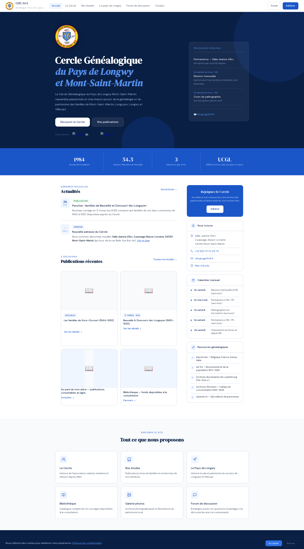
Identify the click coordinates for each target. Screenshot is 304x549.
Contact (159, 5)
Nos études (87, 5)
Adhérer (290, 5)
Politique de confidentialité (87, 543)
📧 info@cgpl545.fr (204, 114)
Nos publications (107, 122)
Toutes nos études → (165, 259)
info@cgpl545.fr (204, 258)
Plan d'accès (202, 265)
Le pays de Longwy (110, 5)
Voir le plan (143, 240)
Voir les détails (72, 331)
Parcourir (128, 400)
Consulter (66, 397)
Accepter (273, 543)
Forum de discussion (138, 5)
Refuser (291, 543)
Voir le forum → (169, 189)
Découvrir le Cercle (72, 122)
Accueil (56, 5)
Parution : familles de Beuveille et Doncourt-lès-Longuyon (109, 205)
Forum (274, 5)
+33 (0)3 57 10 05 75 (207, 251)
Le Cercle (70, 5)
